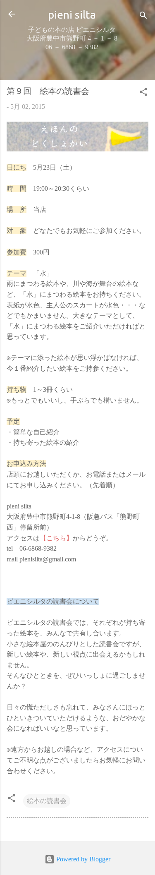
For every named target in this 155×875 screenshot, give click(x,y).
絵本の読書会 (47, 800)
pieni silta (72, 14)
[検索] (143, 16)
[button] (143, 93)
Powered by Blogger (82, 859)
